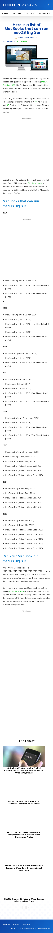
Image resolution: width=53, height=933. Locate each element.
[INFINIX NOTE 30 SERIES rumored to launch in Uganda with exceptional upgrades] (24, 854)
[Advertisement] (26, 147)
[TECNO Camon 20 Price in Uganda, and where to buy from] (24, 887)
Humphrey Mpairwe (27, 37)
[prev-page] (24, 907)
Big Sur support (35, 183)
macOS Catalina (16, 591)
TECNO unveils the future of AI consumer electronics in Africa (24, 802)
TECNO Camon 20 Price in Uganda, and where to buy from (24, 900)
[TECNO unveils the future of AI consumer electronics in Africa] (24, 789)
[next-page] (28, 907)
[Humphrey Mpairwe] (16, 38)
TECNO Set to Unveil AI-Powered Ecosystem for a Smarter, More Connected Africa (24, 834)
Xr (36, 102)
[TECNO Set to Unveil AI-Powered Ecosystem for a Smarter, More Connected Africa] (24, 820)
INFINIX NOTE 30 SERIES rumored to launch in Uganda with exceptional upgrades (24, 867)
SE (7, 105)
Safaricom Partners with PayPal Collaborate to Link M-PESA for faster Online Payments (24, 770)
